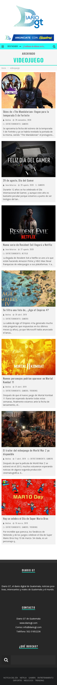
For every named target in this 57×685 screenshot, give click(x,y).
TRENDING (33, 390)
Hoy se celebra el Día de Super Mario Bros (25, 518)
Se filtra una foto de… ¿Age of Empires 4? (26, 310)
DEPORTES (17, 680)
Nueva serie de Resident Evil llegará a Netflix (27, 245)
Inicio (4, 68)
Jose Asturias (10, 185)
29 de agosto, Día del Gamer (18, 180)
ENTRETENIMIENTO (13, 124)
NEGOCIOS (28, 680)
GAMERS (25, 124)
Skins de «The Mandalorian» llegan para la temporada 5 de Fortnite (26, 113)
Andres (8, 120)
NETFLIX (25, 253)
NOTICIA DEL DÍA (10, 677)
